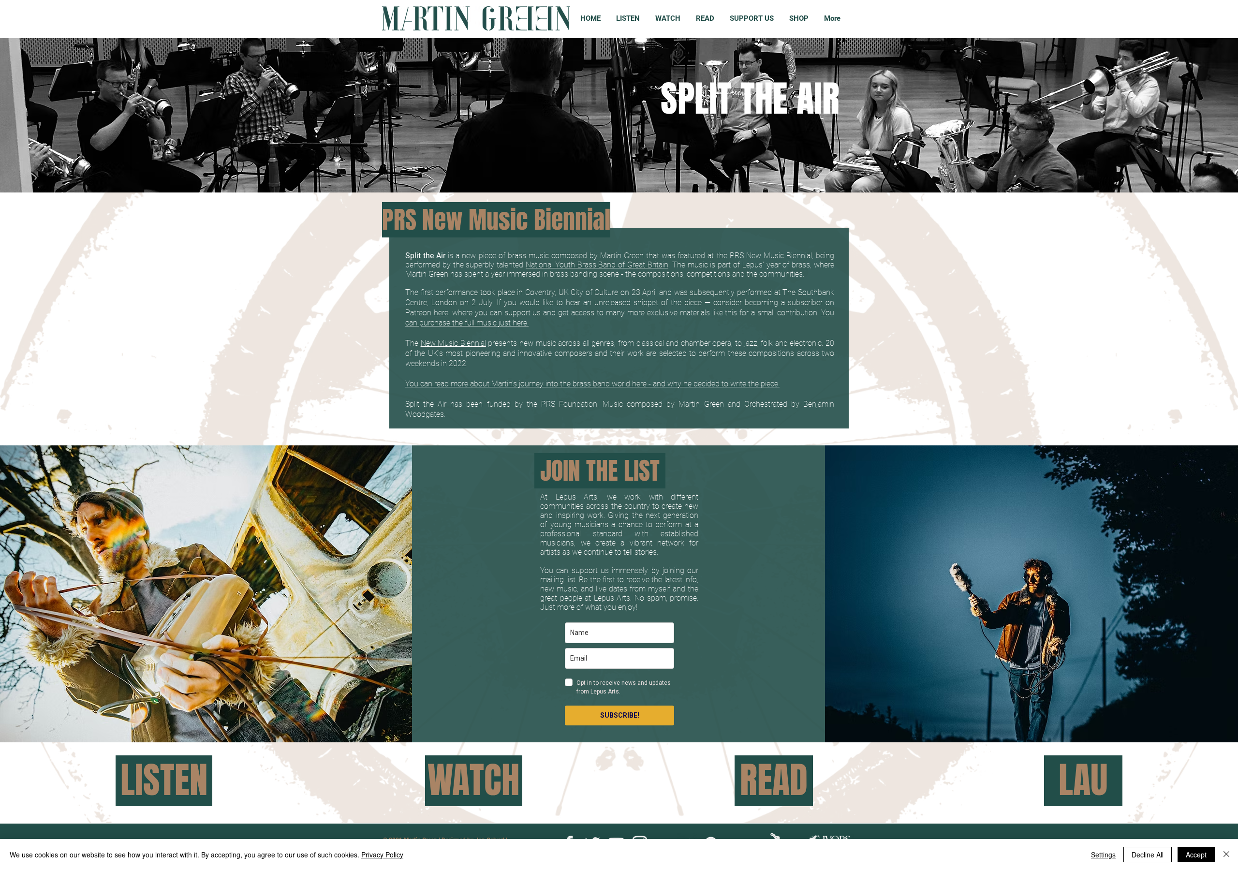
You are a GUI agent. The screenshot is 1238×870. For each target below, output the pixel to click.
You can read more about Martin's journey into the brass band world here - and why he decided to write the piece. (592, 383)
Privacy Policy (382, 854)
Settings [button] (1103, 854)
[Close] (1226, 854)
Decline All (1148, 854)
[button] (207, 559)
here (441, 312)
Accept (1196, 854)
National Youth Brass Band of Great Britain (597, 264)
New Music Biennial (453, 343)
